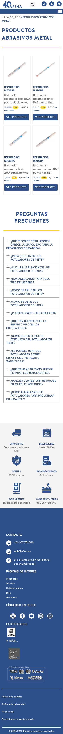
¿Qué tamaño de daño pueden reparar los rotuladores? (31, 371)
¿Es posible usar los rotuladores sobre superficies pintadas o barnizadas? (23, 356)
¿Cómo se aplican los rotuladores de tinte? (27, 292)
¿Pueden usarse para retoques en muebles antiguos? (33, 382)
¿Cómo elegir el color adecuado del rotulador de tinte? (29, 339)
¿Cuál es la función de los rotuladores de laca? (30, 269)
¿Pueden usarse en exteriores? (33, 313)
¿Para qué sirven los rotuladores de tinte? (27, 257)
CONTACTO (14, 535)
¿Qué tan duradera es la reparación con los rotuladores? (26, 324)
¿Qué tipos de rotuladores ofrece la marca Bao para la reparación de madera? (29, 244)
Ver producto (16, 117)
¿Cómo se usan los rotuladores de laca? (26, 303)
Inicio (5, 17)
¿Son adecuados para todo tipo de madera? (30, 280)
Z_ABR (15, 17)
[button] (32, 4)
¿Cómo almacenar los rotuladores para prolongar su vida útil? (30, 395)
